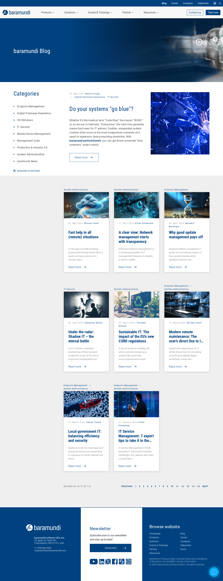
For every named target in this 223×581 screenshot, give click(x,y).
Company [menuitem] (188, 3)
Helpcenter (185, 545)
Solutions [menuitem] (70, 12)
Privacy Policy (168, 559)
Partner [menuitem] (126, 12)
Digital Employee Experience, (90, 97)
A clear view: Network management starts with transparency (136, 237)
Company (185, 541)
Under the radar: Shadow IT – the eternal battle (81, 336)
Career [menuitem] (174, 3)
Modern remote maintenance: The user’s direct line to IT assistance (186, 339)
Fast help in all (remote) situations (83, 234)
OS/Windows (25, 120)
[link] (16, 12)
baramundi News (27, 161)
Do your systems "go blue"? (101, 109)
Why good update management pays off (186, 234)
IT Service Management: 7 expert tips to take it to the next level (136, 438)
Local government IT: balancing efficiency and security (85, 436)
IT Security (23, 127)
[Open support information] (214, 572)
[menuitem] (216, 3)
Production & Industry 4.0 (32, 147)
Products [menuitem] (46, 12)
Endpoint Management (30, 106)
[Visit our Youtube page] (94, 562)
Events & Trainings (158, 545)
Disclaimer (154, 559)
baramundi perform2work (85, 140)
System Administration (30, 154)
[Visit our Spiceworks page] (122, 562)
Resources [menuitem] (150, 12)
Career (183, 537)
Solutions (154, 541)
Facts (183, 549)
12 (182, 486)
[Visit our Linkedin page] (101, 562)
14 (193, 486)
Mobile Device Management (33, 133)
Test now (213, 12)
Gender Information (186, 561)
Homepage (154, 533)
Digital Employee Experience (34, 113)
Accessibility (169, 561)
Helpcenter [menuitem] (203, 3)
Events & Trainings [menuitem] (99, 12)
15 (198, 486)
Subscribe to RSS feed (28, 170)
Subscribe (110, 548)
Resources (154, 553)
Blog (182, 533)
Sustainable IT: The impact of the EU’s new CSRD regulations (136, 336)
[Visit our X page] (108, 562)
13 (188, 486)
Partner (153, 549)
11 (177, 486)
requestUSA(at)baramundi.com (50, 550)
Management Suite (28, 140)
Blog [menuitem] (164, 3)
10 (172, 486)
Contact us (195, 12)
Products (154, 537)
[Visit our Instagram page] (128, 562)
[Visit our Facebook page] (115, 562)
